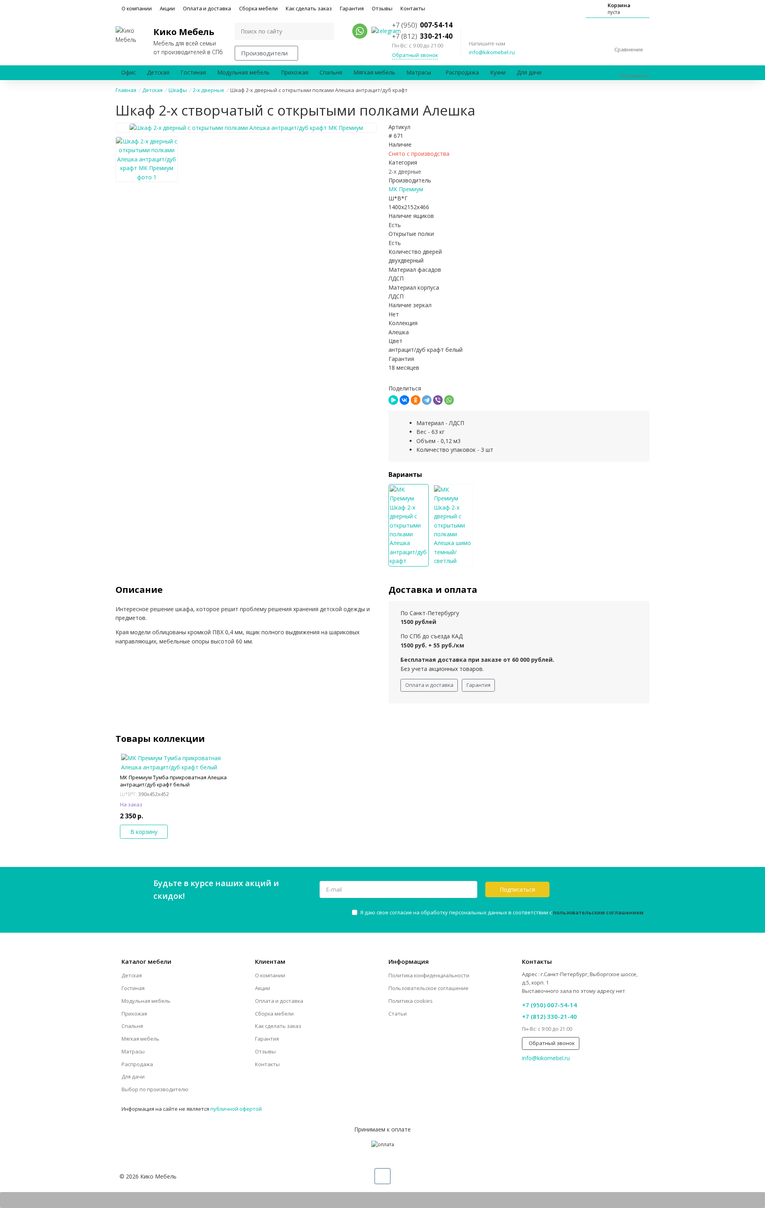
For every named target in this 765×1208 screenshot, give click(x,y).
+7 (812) (422, 36)
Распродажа (462, 72)
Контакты (412, 8)
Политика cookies (410, 1000)
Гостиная (193, 72)
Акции (167, 8)
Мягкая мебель (374, 72)
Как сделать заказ (309, 8)
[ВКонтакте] (404, 400)
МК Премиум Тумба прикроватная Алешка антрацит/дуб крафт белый (173, 781)
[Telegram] (427, 400)
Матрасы (418, 72)
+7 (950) (422, 24)
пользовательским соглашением (598, 912)
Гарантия (352, 8)
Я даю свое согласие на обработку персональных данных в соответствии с (501, 912)
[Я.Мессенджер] (393, 400)
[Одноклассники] (415, 400)
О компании (137, 8)
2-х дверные (404, 171)
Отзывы (382, 8)
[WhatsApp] (449, 400)
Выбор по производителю (155, 1089)
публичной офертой (236, 1108)
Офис (128, 72)
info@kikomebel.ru (492, 52)
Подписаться (517, 889)
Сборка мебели (258, 8)
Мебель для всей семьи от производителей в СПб (188, 40)
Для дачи (529, 72)
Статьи (397, 1013)
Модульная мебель (243, 72)
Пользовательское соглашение (428, 988)
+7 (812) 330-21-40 (549, 1016)
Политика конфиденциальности (428, 975)
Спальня (331, 72)
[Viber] (438, 400)
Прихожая (294, 72)
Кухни (498, 72)
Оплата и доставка (207, 8)
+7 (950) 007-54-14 (549, 1005)
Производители (264, 53)
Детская (158, 72)
